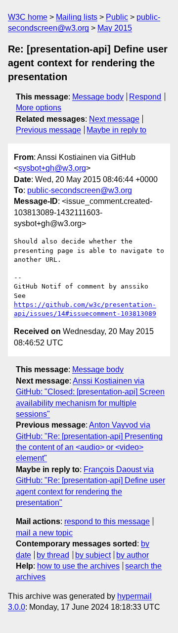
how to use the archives (78, 566)
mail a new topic (44, 533)
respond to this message (107, 521)
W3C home (27, 17)
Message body (98, 97)
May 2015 (114, 28)
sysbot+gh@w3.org (52, 168)
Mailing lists (76, 17)
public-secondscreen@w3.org (79, 190)
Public (117, 17)
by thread (53, 555)
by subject (93, 555)
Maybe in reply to (116, 130)
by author (132, 555)
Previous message (48, 130)
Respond (145, 97)
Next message (114, 119)
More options (38, 107)
